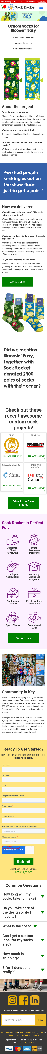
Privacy (35, 1033)
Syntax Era (29, 1043)
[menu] (40, 7)
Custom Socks (25, 1033)
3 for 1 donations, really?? (17, 970)
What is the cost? (17, 926)
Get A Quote (17, 281)
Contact (14, 1033)
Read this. (42, 2)
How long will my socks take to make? (19, 896)
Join (40, 1020)
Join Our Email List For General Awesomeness (23, 1010)
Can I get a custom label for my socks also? (18, 940)
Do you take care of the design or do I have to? (18, 912)
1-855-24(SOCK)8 (23, 872)
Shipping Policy (14, 1035)
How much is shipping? (13, 956)
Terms (42, 1033)
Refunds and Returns (30, 1035)
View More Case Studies (23, 503)
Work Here (5, 1033)
